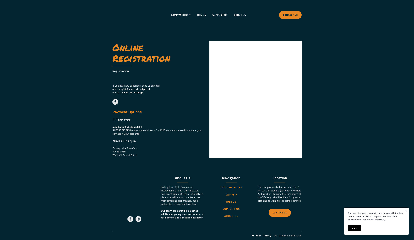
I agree (354, 228)
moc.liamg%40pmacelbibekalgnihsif (131, 89)
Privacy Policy (261, 235)
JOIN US (201, 15)
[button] (290, 15)
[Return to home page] (124, 15)
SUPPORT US (219, 15)
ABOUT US (240, 15)
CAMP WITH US (230, 187)
